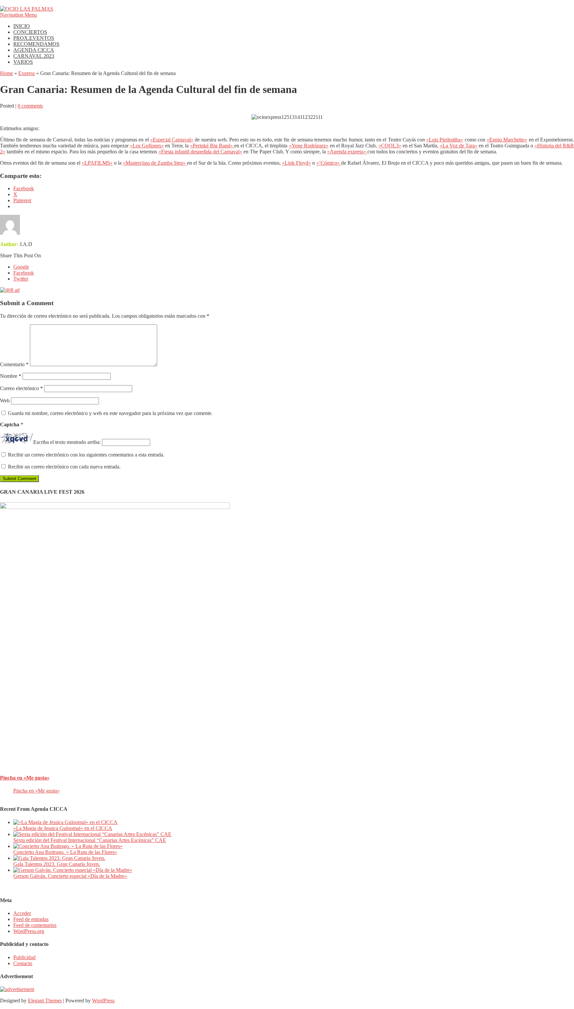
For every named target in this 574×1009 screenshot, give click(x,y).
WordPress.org (28, 931)
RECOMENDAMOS (36, 44)
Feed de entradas (30, 919)
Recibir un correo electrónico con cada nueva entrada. (64, 466)
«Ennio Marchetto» (507, 139)
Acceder (22, 913)
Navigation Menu (18, 15)
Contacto (22, 963)
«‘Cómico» (328, 163)
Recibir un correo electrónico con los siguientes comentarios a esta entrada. (86, 455)
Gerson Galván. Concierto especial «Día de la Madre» (70, 876)
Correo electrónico (21, 388)
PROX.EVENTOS (33, 38)
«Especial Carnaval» (171, 139)
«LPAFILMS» (97, 163)
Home (6, 73)
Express (26, 73)
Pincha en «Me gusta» (24, 778)
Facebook (23, 273)
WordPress (103, 1000)
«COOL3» (389, 145)
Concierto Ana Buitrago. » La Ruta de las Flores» (65, 852)
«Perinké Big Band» (212, 145)
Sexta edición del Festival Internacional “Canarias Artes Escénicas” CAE (89, 840)
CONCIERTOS (30, 32)
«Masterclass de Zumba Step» (155, 163)
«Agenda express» (347, 151)
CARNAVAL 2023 (33, 56)
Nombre (10, 376)
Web (5, 400)
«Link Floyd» (296, 163)
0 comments (30, 106)
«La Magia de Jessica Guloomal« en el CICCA (62, 828)
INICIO (21, 26)
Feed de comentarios (34, 925)
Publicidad (24, 957)
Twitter (20, 279)
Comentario (14, 364)
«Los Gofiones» (147, 145)
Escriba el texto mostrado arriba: (67, 442)
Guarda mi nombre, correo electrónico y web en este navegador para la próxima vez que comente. (110, 413)
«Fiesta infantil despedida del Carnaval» (200, 151)
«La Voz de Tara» (458, 145)
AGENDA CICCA (33, 50)
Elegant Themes (45, 1000)
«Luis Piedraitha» (444, 139)
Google (21, 267)
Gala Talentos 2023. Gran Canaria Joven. (56, 864)
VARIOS (23, 62)
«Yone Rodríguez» (309, 145)
